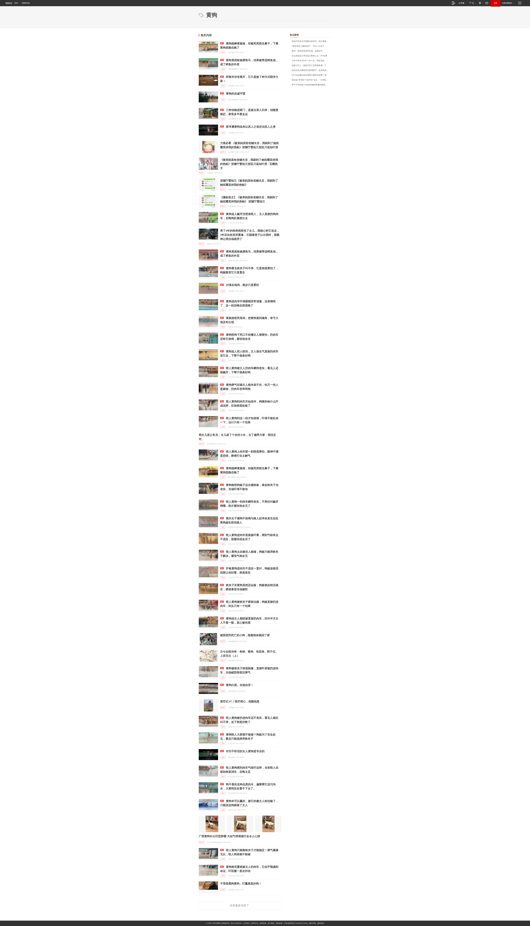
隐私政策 (279, 923)
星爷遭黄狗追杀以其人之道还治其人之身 (251, 126)
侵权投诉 (320, 923)
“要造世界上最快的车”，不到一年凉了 (308, 46)
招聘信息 (263, 923)
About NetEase (236, 923)
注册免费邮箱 (507, 3)
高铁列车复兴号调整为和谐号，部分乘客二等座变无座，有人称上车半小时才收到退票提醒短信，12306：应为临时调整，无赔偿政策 (311, 41)
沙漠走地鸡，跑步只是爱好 (242, 284)
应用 (16, 3)
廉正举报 (312, 923)
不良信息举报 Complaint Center (296, 923)
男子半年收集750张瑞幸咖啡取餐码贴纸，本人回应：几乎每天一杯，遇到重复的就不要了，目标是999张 (311, 85)
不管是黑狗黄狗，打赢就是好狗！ (241, 883)
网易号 (223, 152)
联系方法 (254, 923)
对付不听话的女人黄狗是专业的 (245, 751)
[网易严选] (472, 3)
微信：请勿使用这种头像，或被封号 (307, 51)
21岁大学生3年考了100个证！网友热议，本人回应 (311, 61)
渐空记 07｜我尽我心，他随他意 (239, 701)
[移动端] (453, 3)
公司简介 (246, 923)
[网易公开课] (462, 3)
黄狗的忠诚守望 (235, 93)
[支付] (480, 3)
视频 (223, 52)
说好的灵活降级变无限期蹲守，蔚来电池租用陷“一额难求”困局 (311, 70)
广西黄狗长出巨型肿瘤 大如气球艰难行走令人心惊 (229, 836)
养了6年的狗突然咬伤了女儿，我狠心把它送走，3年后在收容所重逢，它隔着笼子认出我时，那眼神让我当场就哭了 (249, 234)
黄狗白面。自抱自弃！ (240, 684)
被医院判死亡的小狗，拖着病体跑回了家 (245, 635)
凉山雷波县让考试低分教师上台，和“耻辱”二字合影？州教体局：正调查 (311, 56)
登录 (495, 3)
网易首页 (9, 3)
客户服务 (271, 923)
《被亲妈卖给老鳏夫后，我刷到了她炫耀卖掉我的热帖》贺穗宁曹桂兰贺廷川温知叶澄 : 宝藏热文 (249, 164)
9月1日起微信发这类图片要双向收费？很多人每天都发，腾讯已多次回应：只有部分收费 (311, 75)
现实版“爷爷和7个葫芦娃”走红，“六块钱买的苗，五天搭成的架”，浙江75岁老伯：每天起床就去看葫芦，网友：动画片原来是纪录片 (311, 80)
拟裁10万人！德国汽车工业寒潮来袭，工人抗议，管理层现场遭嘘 (311, 65)
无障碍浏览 (26, 3)
